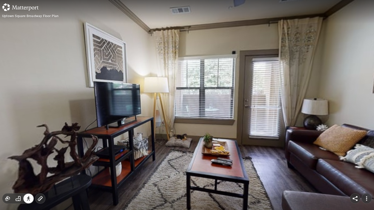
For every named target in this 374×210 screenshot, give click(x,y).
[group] (18, 198)
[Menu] (366, 198)
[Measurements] (40, 198)
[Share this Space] (355, 198)
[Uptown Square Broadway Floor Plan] (187, 105)
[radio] (7, 198)
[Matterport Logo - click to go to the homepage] (20, 7)
